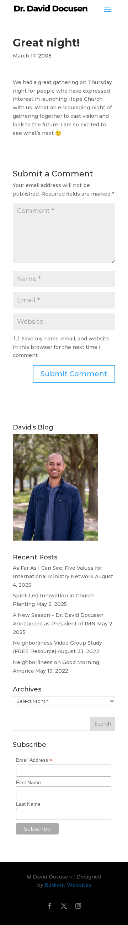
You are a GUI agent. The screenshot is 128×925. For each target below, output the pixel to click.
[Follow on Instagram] (78, 906)
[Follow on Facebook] (49, 906)
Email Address (34, 760)
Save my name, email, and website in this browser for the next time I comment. (61, 347)
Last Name (28, 804)
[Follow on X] (64, 906)
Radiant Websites (68, 885)
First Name (28, 782)
